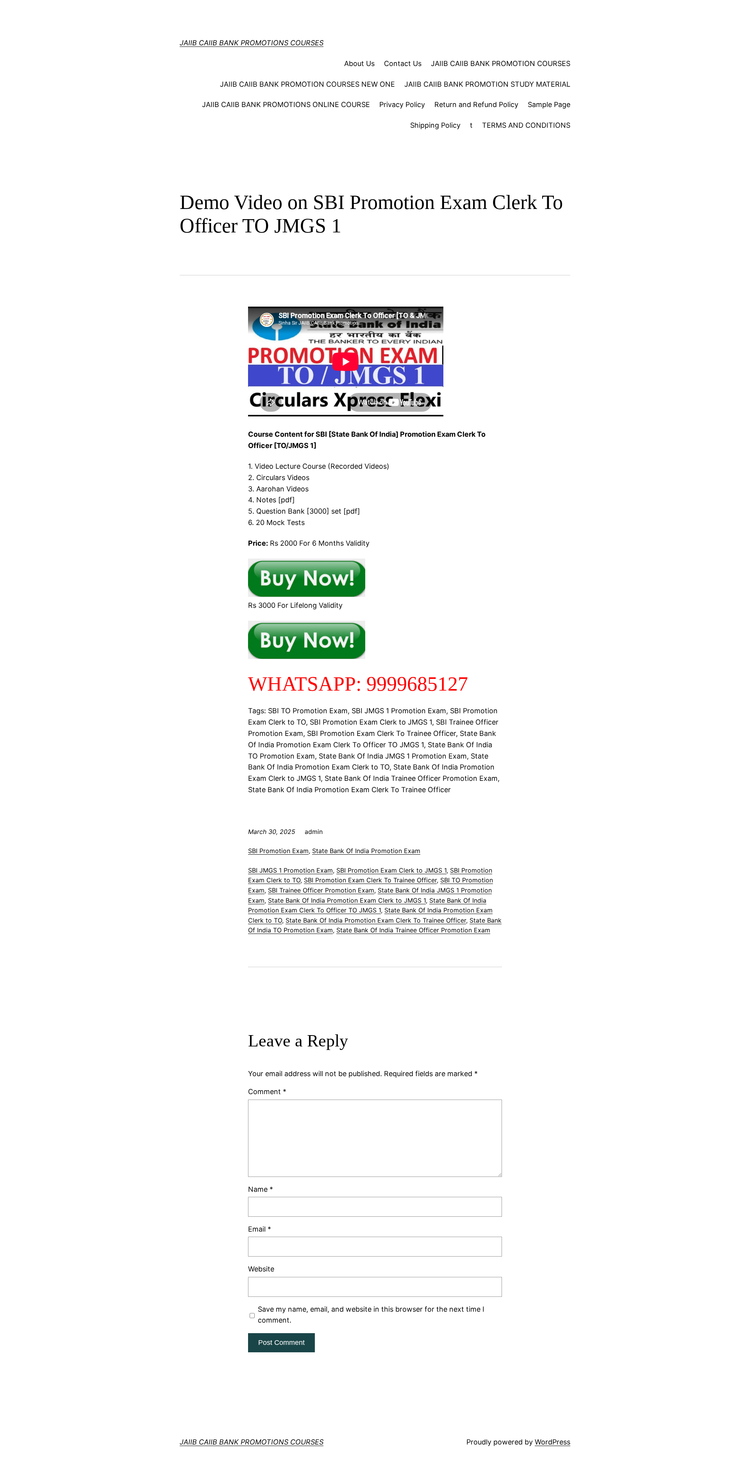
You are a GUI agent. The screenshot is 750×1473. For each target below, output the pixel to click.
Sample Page (549, 104)
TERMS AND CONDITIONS (526, 125)
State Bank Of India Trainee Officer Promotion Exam (413, 930)
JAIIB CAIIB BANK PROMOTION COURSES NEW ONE (307, 84)
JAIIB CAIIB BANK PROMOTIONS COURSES (251, 43)
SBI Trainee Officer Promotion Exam (321, 890)
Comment (267, 1091)
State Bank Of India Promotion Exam (366, 851)
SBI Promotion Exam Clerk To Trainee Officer (370, 880)
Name (260, 1189)
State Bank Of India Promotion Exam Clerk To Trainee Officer (376, 920)
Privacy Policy (402, 104)
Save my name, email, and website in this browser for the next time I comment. (371, 1315)
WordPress (552, 1442)
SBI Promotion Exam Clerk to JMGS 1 (391, 870)
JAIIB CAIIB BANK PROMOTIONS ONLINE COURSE (286, 104)
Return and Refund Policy (476, 104)
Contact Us (402, 63)
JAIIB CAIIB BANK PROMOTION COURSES (500, 63)
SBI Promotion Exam (278, 851)
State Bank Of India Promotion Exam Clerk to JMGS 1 (347, 900)
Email (259, 1229)
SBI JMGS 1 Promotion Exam (290, 870)
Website (261, 1269)
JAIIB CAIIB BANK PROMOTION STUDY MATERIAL (487, 84)
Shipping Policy (435, 125)
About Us (359, 63)
